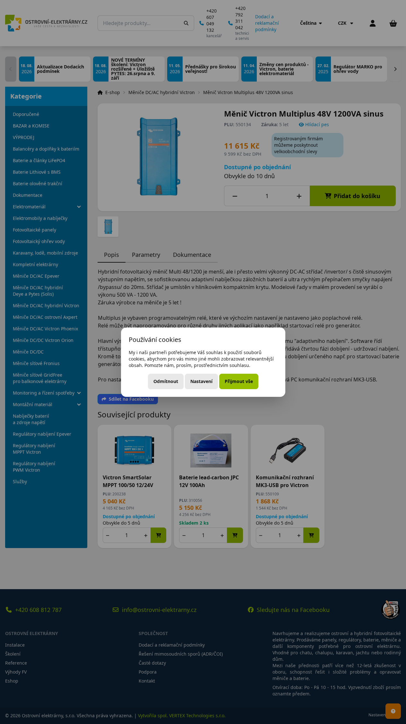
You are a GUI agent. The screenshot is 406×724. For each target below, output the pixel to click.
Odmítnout (165, 381)
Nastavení (201, 381)
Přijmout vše (239, 381)
